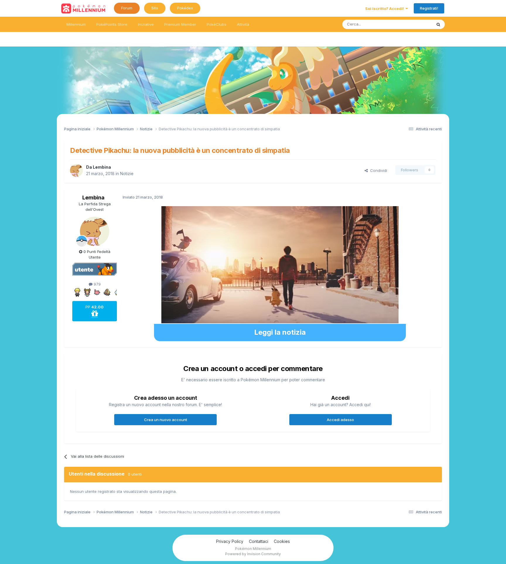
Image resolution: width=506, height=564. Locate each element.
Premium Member (180, 24)
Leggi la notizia (280, 332)
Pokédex (185, 8)
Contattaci (258, 541)
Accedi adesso (340, 419)
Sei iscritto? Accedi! (385, 8)
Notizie (127, 173)
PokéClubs (216, 24)
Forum (126, 8)
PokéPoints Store (111, 24)
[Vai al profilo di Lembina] (76, 170)
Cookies (282, 541)
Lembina (102, 167)
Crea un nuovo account (165, 419)
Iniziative (146, 24)
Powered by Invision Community (253, 554)
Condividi (377, 170)
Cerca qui (416, 24)
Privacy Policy (229, 541)
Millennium (76, 24)
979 (97, 284)
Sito (154, 8)
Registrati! (429, 8)
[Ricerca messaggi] (438, 24)
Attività (243, 24)
